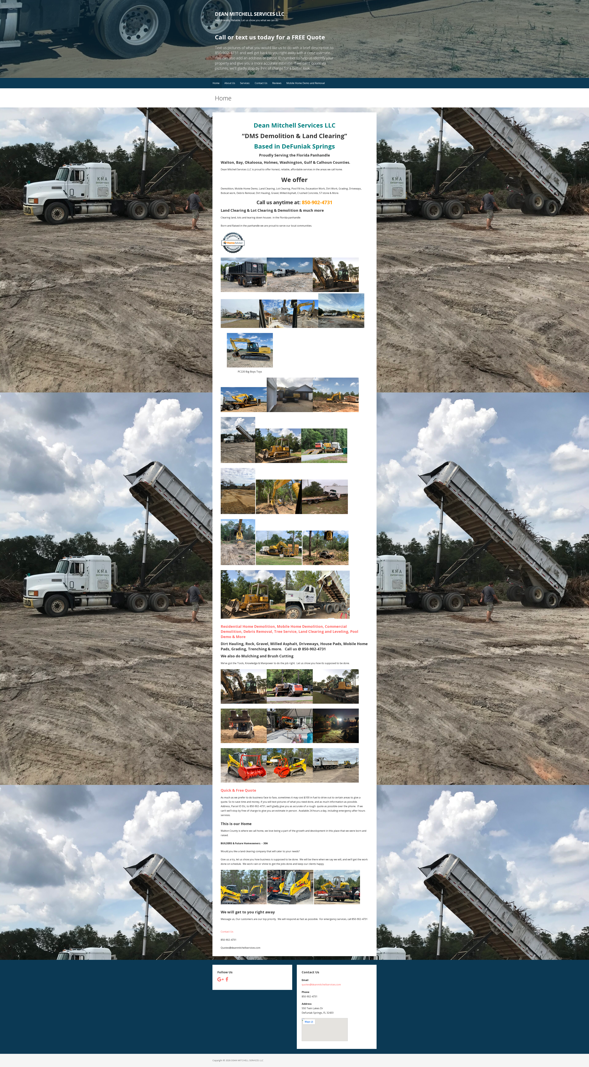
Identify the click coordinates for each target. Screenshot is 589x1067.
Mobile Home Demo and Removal (305, 83)
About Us (229, 83)
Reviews (276, 83)
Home (216, 83)
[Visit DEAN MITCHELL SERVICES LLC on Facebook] (226, 980)
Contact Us (261, 83)
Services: (245, 83)
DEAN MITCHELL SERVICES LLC (249, 14)
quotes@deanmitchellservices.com (321, 984)
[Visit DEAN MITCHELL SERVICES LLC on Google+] (220, 980)
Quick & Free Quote (238, 790)
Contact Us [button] (227, 931)
